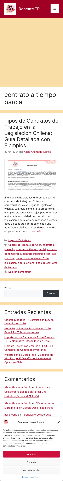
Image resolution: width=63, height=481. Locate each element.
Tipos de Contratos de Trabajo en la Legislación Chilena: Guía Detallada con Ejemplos (31, 133)
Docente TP (29, 9)
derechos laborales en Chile (32, 258)
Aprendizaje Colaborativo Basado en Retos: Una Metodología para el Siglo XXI (27, 392)
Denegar (31, 462)
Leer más (35, 231)
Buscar (8, 287)
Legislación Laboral (19, 240)
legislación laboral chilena (19, 262)
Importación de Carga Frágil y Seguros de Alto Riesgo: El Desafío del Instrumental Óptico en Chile (28, 358)
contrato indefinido (34, 253)
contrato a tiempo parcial (31, 249)
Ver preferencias (31, 470)
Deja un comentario (19, 271)
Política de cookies (30, 477)
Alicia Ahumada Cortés (18, 387)
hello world (10, 414)
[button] (58, 422)
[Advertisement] (31, 50)
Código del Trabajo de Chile (24, 244)
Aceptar (31, 454)
